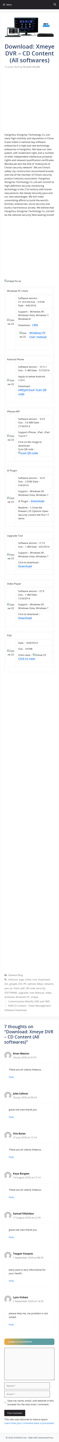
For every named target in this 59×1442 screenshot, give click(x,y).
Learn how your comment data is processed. (29, 1423)
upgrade (23, 992)
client (28, 979)
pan (6, 988)
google (13, 983)
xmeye (34, 997)
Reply (11, 1077)
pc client (14, 988)
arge (21, 979)
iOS (20, 983)
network (48, 983)
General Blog (15, 975)
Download (37, 501)
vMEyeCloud (26, 390)
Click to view (26, 659)
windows (9, 997)
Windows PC (23, 997)
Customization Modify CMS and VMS (29, 1001)
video (48, 992)
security (40, 988)
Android (13, 979)
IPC (25, 983)
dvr (6, 983)
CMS (35, 325)
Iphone (32, 983)
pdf (23, 988)
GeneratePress (45, 1437)
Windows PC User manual (38, 335)
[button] (55, 4)
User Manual (36, 992)
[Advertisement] (29, 103)
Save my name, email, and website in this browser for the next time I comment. (30, 1402)
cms (34, 979)
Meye (40, 983)
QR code (30, 988)
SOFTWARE (10, 992)
